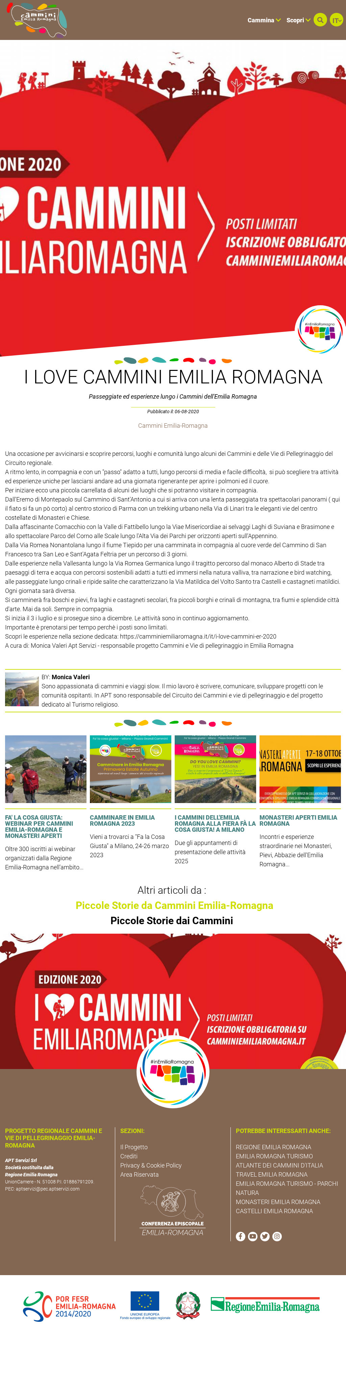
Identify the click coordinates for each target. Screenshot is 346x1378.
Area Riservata (139, 1174)
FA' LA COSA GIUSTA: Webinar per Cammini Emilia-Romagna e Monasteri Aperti (39, 826)
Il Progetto (134, 1147)
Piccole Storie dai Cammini (171, 921)
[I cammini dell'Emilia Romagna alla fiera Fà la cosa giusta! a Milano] (215, 769)
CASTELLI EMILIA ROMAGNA (274, 1211)
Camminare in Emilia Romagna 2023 (122, 820)
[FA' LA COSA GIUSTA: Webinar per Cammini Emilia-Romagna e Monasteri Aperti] (45, 769)
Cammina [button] (262, 20)
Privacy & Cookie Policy (151, 1165)
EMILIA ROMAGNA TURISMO (274, 1156)
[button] (320, 19)
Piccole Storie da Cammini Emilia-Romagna (174, 905)
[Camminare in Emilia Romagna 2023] (130, 769)
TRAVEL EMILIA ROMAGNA (271, 1174)
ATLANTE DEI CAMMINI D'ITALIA (279, 1165)
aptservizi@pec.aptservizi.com (47, 1189)
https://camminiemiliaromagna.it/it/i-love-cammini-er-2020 (198, 636)
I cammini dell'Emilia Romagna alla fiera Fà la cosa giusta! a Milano (215, 823)
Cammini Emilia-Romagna (173, 425)
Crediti (129, 1156)
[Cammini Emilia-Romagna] (34, 20)
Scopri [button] (296, 20)
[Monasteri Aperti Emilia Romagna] (300, 769)
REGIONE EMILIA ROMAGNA (273, 1147)
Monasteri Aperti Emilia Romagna (298, 820)
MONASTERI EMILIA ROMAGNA (278, 1201)
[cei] (172, 1210)
